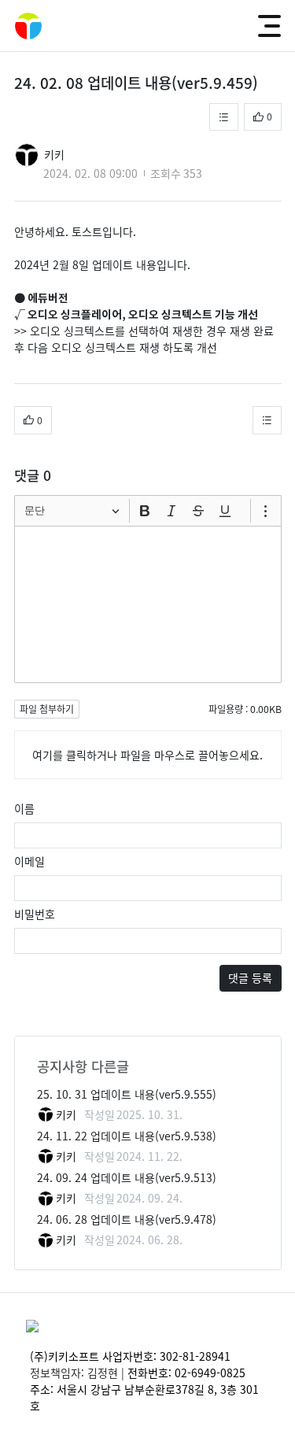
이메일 (29, 861)
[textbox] (148, 604)
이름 (24, 808)
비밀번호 (34, 914)
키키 (54, 154)
